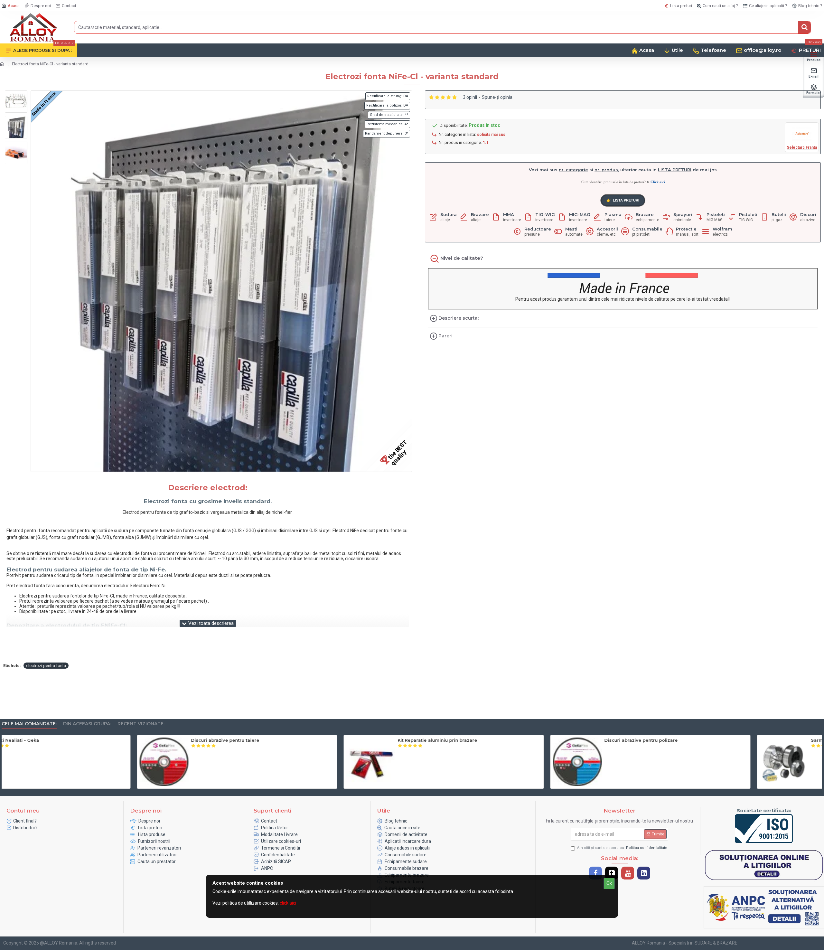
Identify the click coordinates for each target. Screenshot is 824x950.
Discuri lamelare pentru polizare (713, 740)
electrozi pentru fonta (46, 665)
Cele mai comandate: (29, 724)
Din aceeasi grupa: (87, 724)
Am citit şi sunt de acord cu (622, 848)
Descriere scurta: (458, 318)
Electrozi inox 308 (489, 740)
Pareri (445, 336)
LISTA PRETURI (622, 200)
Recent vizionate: (140, 724)
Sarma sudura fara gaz (288, 740)
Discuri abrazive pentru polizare (92, 740)
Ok (609, 883)
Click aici (658, 182)
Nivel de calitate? (461, 258)
